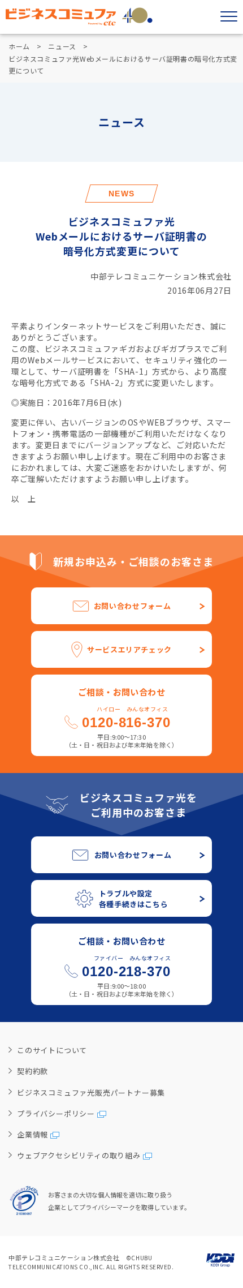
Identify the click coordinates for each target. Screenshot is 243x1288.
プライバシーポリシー (56, 1113)
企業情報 (32, 1134)
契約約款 (32, 1071)
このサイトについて (52, 1050)
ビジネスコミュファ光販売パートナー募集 (91, 1092)
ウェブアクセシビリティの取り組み (79, 1155)
